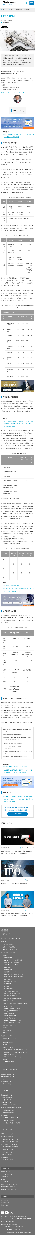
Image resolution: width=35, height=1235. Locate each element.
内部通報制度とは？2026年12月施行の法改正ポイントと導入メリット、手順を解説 (16, 852)
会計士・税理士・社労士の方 (9, 1144)
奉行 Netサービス (7, 1100)
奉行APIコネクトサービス (9, 1038)
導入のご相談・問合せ (8, 1062)
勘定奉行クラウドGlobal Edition (11, 965)
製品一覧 (3, 941)
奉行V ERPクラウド (7, 1001)
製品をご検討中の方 (6, 1095)
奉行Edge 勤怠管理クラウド (11, 1015)
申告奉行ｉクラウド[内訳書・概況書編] (13, 976)
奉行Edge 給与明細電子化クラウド (12, 1018)
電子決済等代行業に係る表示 (24, 1219)
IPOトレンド (30, 880)
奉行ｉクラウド (6, 955)
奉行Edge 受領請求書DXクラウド (12, 1011)
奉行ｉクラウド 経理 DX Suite (11, 991)
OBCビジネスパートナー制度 (10, 1139)
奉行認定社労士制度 (7, 1149)
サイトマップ (4, 1216)
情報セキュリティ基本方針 (7, 1221)
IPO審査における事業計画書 (11, 585)
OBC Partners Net (7, 1154)
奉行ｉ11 (4, 1027)
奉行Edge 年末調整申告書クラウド (12, 1020)
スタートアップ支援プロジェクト (11, 1123)
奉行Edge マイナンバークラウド (12, 1023)
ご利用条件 (12, 1216)
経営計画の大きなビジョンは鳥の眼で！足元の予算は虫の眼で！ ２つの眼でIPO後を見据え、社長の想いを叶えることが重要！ (18, 423)
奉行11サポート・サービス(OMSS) (12, 1057)
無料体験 (4, 1059)
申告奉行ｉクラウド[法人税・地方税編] (13, 974)
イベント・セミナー (6, 1079)
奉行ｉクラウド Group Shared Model (13, 998)
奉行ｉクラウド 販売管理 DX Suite (12, 993)
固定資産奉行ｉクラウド (10, 972)
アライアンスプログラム (8, 1160)
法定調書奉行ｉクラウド (10, 986)
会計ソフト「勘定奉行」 (9, 947)
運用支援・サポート (7, 1047)
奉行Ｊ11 (4, 1032)
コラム (12, 9)
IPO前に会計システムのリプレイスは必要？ (16, 766)
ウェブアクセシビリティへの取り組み (10, 1229)
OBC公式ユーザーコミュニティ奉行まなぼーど (15, 1052)
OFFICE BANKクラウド (9, 988)
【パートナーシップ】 (7, 1129)
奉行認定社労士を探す (8, 1112)
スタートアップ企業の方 (7, 1120)
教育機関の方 (4, 1115)
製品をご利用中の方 (6, 1097)
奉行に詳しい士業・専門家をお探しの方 (12, 1107)
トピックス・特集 (6, 1084)
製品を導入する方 (6, 1102)
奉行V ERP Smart (7, 1030)
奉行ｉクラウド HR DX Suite (11, 996)
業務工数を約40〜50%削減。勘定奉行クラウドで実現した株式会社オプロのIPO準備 (17, 914)
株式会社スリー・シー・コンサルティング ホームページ (12, 92)
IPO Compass (5, 9)
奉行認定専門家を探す (8, 1110)
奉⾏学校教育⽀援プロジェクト (10, 1118)
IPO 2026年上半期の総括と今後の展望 (14, 883)
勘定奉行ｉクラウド (9, 957)
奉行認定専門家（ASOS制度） (10, 1147)
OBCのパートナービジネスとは (9, 1134)
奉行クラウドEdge (7, 1006)
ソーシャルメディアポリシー (8, 1219)
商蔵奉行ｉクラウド (9, 979)
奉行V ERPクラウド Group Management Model (15, 1003)
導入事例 (4, 1044)
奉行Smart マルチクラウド (9, 1025)
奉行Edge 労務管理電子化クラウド (12, 1013)
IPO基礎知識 (19, 9)
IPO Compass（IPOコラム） (9, 1076)
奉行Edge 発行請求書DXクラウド (12, 1008)
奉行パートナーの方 (6, 1152)
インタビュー (30, 910)
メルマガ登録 (17, 814)
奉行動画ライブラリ (6, 1081)
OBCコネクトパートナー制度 (10, 1141)
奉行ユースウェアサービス (10, 1054)
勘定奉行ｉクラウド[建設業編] (11, 962)
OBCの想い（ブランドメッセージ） (10, 938)
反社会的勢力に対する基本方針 (9, 1224)
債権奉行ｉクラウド (9, 967)
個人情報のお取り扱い (21, 1216)
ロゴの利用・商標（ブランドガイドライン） (12, 1227)
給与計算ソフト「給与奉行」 (10, 949)
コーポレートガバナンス (28, 848)
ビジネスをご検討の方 (7, 1136)
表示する (21, 111)
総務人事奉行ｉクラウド (10, 981)
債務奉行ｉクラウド (9, 969)
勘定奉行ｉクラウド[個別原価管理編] (13, 960)
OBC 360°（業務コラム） (8, 1074)
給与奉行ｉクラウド (9, 984)
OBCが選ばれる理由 (7, 1042)
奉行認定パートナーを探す (9, 1105)
